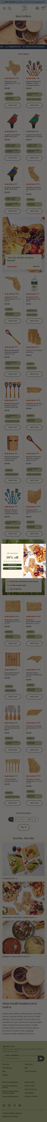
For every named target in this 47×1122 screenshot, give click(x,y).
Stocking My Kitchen (12, 564)
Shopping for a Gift (12, 568)
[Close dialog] (44, 545)
